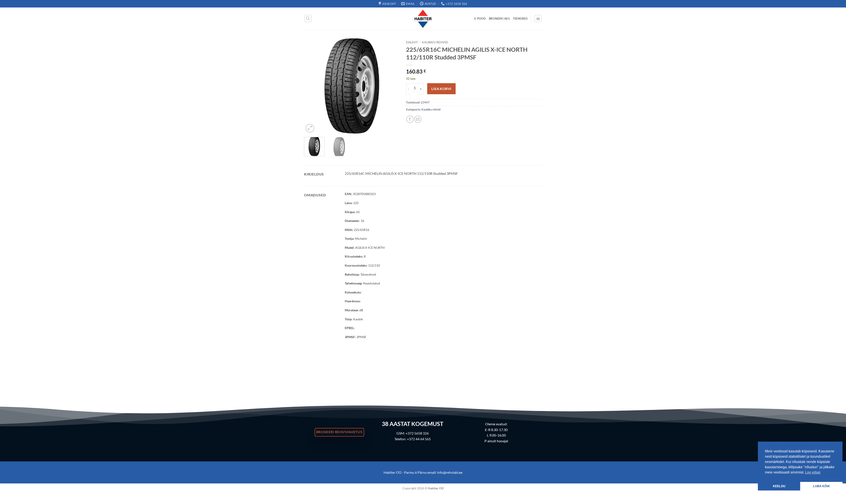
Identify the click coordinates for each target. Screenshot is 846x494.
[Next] (392, 86)
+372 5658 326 (417, 433)
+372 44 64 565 (419, 439)
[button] (308, 18)
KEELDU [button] (779, 486)
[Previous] (311, 86)
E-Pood (480, 18)
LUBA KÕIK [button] (821, 486)
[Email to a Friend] (417, 119)
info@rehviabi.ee (449, 472)
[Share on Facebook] (410, 119)
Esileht (412, 42)
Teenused (520, 18)
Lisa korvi (441, 89)
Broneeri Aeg (499, 18)
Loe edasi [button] (812, 472)
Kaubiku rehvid (435, 42)
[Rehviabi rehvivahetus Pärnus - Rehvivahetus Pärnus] (423, 18)
